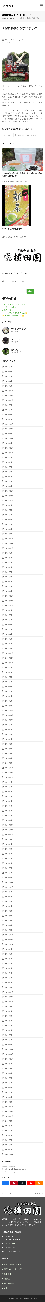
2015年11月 (9, 830)
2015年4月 (9, 863)
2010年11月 (9, 1111)
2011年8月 (9, 1068)
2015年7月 (9, 849)
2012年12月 (9, 992)
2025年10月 (9, 400)
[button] (41, 5)
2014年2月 (9, 925)
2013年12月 (9, 935)
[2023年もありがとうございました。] (22, 255)
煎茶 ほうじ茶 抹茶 (13, 1269)
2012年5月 (9, 1025)
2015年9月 (9, 839)
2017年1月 (9, 763)
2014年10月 (9, 887)
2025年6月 (9, 410)
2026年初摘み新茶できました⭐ (14, 313)
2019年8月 (9, 615)
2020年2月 (9, 586)
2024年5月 (9, 434)
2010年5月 (9, 1140)
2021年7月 (9, 510)
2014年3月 (9, 920)
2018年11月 (9, 658)
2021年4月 (9, 519)
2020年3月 (9, 582)
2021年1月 (9, 534)
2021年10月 (9, 500)
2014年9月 (9, 892)
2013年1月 (9, 987)
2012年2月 (9, 1040)
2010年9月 (9, 1121)
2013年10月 (9, 944)
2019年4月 (9, 634)
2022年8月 (9, 462)
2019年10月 (9, 605)
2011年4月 (9, 1088)
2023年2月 (9, 443)
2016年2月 (9, 815)
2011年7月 (9, 1073)
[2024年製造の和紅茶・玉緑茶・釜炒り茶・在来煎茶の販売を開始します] (22, 159)
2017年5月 (9, 744)
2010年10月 (9, 1116)
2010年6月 (9, 1135)
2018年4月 (9, 691)
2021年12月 (9, 491)
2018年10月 (9, 663)
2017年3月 (9, 753)
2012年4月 (9, 1030)
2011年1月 (9, 1102)
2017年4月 (9, 749)
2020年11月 (9, 543)
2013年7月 (9, 959)
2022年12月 (9, 448)
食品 (6, 1288)
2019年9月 (9, 610)
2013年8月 (9, 954)
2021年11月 (9, 496)
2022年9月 (9, 457)
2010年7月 (9, 1130)
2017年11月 (9, 715)
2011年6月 (9, 1078)
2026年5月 (9, 376)
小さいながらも (34, 1194)
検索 (30, 291)
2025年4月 (9, 419)
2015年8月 (9, 844)
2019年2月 (9, 644)
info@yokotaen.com (13, 1251)
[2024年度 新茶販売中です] (16, 205)
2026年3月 (9, 386)
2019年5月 (9, 629)
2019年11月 (9, 601)
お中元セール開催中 (10, 307)
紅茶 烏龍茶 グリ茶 (13, 1264)
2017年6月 (9, 739)
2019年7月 (9, 620)
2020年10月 (9, 548)
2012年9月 (9, 1006)
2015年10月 (9, 835)
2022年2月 (9, 481)
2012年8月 (9, 1011)
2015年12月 (9, 825)
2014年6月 (9, 906)
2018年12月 (9, 653)
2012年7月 (9, 1016)
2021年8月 (9, 505)
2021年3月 (9, 524)
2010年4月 (9, 1145)
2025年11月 (9, 395)
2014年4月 (9, 916)
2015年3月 (9, 868)
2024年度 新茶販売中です (12, 229)
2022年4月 (9, 472)
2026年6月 (9, 372)
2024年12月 (9, 424)
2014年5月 (9, 911)
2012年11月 (9, 997)
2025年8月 (9, 405)
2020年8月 (9, 558)
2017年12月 (9, 710)
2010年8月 (9, 1126)
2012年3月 (9, 1035)
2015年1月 (9, 877)
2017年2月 (9, 758)
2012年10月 (9, 1002)
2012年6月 (9, 1021)
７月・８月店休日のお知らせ (13, 304)
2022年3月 (9, 477)
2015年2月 (9, 873)
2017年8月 (9, 730)
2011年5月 (9, 1083)
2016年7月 (9, 792)
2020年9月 (9, 553)
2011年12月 (9, 1049)
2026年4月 (9, 381)
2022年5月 (9, 467)
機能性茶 (7, 1279)
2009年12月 (9, 1154)
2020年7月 (9, 562)
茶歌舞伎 (7, 1274)
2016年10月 (9, 777)
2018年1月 (9, 706)
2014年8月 (9, 897)
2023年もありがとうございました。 (16, 273)
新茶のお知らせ (8, 310)
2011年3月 (9, 1092)
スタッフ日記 (10, 42)
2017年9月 (9, 725)
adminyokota (25, 40)
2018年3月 (9, 696)
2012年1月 (9, 1045)
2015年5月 (9, 858)
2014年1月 (9, 930)
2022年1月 (9, 486)
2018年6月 (9, 682)
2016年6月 (9, 796)
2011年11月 (9, 1054)
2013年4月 (9, 973)
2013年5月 (9, 968)
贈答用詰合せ (9, 1283)
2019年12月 (9, 596)
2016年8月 (9, 787)
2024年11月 (9, 429)
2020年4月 (9, 577)
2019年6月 (9, 625)
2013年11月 (9, 940)
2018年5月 (9, 687)
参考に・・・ (8, 1194)
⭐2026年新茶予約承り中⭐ (13, 316)
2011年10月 (9, 1059)
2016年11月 (9, 772)
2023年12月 (9, 438)
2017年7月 (9, 734)
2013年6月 (9, 963)
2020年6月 (9, 567)
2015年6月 (9, 854)
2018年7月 (9, 677)
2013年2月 (9, 982)
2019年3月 (9, 639)
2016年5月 (9, 801)
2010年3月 (9, 1150)
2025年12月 (9, 391)
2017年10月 (9, 720)
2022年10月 (9, 453)
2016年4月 (9, 806)
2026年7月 (9, 367)
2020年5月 (9, 572)
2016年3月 (9, 811)
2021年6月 (9, 515)
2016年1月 (9, 820)
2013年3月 (9, 978)
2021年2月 (9, 529)
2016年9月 (9, 782)
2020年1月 (9, 591)
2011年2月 (9, 1097)
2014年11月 (9, 882)
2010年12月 (9, 1107)
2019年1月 (9, 648)
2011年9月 (9, 1064)
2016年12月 (9, 768)
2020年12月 (9, 539)
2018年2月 (9, 701)
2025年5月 (9, 414)
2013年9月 (9, 949)
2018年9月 (9, 667)
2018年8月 (9, 672)
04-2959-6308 (11, 1244)
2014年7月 (9, 901)
